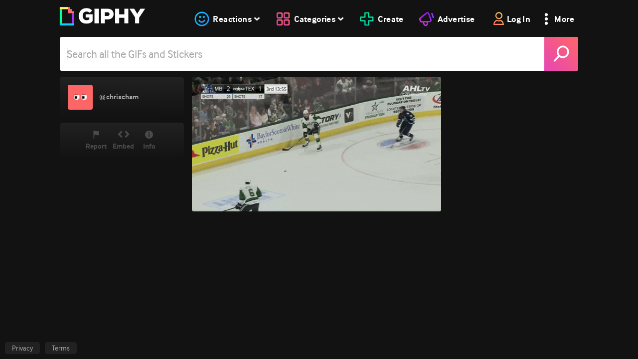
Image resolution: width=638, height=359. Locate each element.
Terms (61, 348)
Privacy (22, 348)
